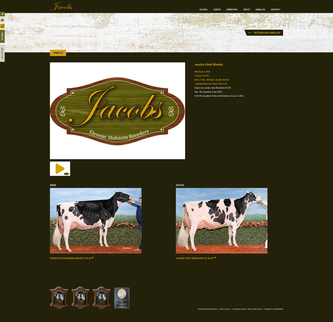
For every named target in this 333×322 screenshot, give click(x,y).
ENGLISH (2, 36)
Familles (260, 9)
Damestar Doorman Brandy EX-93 (71, 258)
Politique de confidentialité (273, 309)
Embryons (232, 9)
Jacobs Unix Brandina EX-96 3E (195, 258)
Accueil (204, 9)
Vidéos (217, 9)
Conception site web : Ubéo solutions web (246, 309)
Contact (275, 9)
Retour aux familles (267, 32)
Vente (246, 9)
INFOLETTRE (2, 53)
